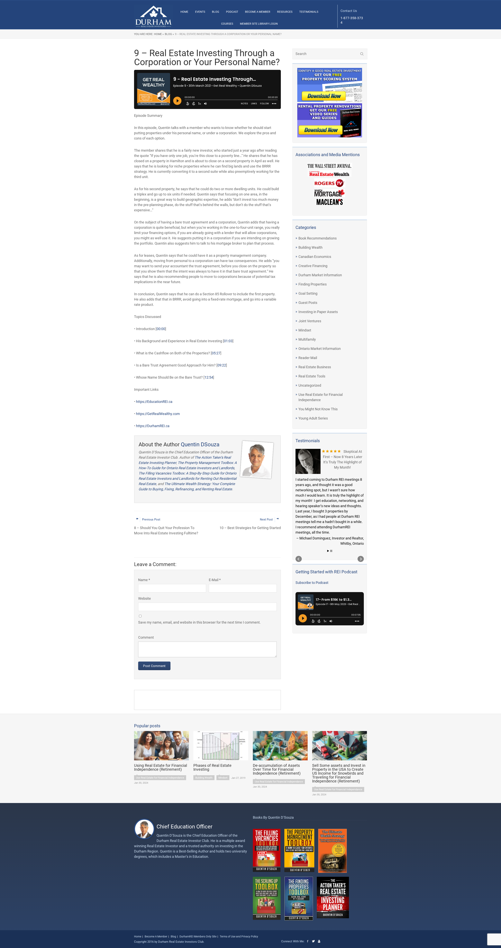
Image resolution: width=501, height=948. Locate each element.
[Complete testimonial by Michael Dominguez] (308, 461)
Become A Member (257, 11)
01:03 (228, 341)
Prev (299, 559)
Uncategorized (309, 385)
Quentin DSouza (200, 444)
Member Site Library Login (259, 23)
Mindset (304, 330)
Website (144, 598)
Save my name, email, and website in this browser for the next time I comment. (199, 622)
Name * (144, 580)
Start (328, 551)
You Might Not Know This (318, 409)
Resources (284, 11)
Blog (215, 11)
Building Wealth (310, 247)
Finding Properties (312, 284)
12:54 (209, 377)
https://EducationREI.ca (154, 402)
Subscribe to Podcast (312, 583)
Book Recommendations (317, 238)
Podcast (232, 11)
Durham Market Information (320, 275)
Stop (331, 551)
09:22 (221, 365)
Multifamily (307, 339)
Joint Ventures (309, 321)
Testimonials (308, 11)
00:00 (161, 329)
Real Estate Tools (311, 376)
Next (361, 559)
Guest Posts (307, 303)
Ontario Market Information (319, 349)
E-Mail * (215, 580)
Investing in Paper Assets (318, 312)
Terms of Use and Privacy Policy (239, 936)
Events (200, 11)
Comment (146, 637)
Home (184, 11)
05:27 (216, 353)
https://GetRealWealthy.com (158, 414)
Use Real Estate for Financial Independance (160, 777)
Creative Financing (312, 266)
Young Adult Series (313, 418)
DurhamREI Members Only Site (197, 936)
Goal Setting (307, 293)
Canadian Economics (314, 257)
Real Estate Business (314, 367)
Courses (227, 23)
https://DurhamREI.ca (152, 426)
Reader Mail (307, 358)
